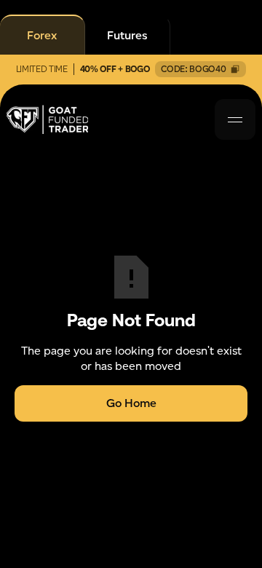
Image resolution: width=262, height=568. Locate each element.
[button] (235, 119)
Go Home (131, 403)
